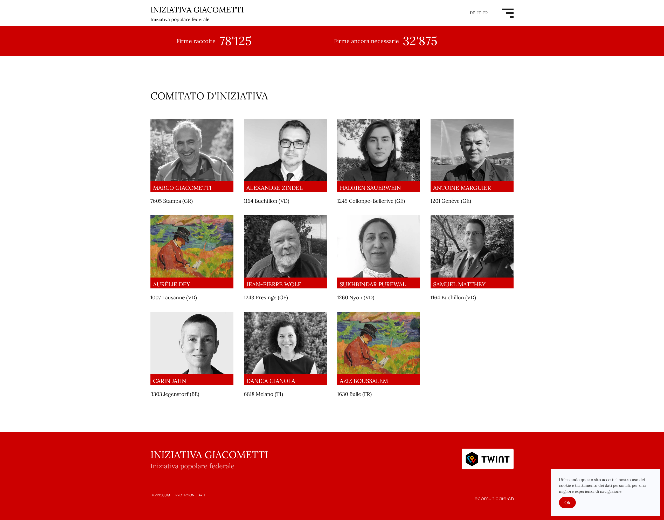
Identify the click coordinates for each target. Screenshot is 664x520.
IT (479, 12)
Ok (567, 502)
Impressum (160, 495)
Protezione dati (190, 495)
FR (485, 12)
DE (473, 12)
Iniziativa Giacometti (197, 13)
